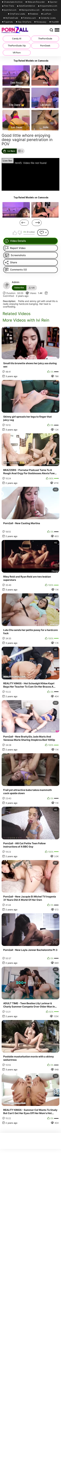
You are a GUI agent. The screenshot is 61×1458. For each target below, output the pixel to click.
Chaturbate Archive (13, 2)
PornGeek (45, 45)
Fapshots (8, 22)
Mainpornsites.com (30, 10)
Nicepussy (41, 22)
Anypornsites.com (48, 6)
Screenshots (18, 255)
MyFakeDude (11, 18)
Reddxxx (34, 14)
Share (13, 262)
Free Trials (9, 6)
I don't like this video (20, 233)
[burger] (57, 30)
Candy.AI (16, 38)
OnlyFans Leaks (17, 14)
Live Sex (7, 160)
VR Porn (17, 52)
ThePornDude (45, 38)
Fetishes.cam (29, 18)
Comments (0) (18, 269)
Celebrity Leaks (48, 18)
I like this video (15, 233)
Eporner (53, 2)
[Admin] (6, 285)
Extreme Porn (50, 10)
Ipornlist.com (10, 10)
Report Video (18, 248)
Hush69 (55, 22)
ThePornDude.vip (17, 45)
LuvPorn (47, 14)
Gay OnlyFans (24, 22)
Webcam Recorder (36, 2)
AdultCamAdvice (27, 6)
